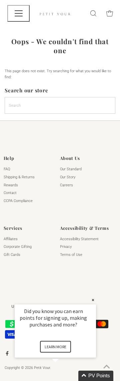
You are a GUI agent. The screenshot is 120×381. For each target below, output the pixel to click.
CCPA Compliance (18, 201)
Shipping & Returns (19, 177)
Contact (10, 193)
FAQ (7, 169)
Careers (66, 185)
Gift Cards (12, 255)
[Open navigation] (18, 13)
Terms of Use (71, 255)
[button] (63, 376)
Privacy (66, 247)
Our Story (67, 177)
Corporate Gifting (18, 247)
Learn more (55, 346)
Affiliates (11, 239)
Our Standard (71, 169)
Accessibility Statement (79, 239)
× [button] (93, 300)
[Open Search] (93, 13)
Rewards (11, 185)
